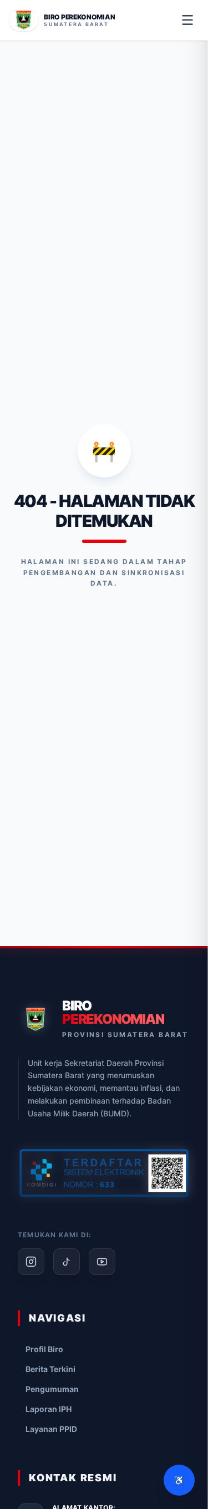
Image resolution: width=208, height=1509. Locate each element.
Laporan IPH (49, 1409)
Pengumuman (52, 1389)
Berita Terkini (50, 1369)
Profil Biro (44, 1349)
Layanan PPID (51, 1429)
